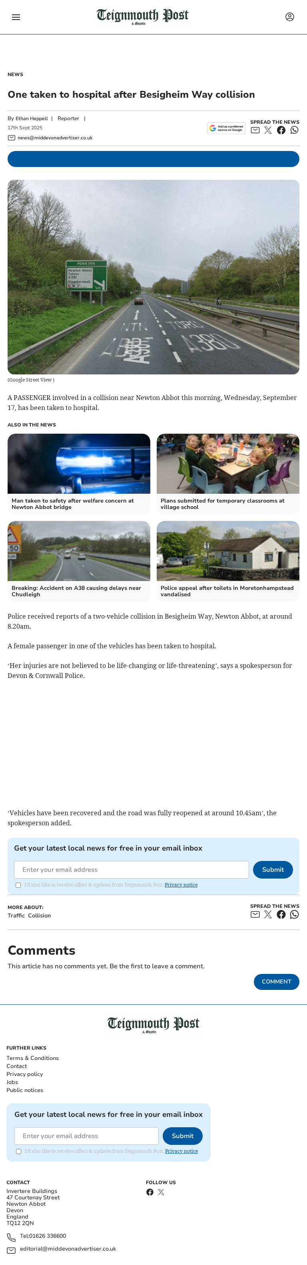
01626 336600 (47, 1236)
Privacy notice (181, 885)
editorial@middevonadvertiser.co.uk (68, 1249)
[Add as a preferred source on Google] (226, 128)
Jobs (12, 1082)
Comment (276, 981)
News (15, 74)
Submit (273, 869)
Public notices (24, 1090)
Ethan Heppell (32, 118)
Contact (16, 1066)
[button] (16, 17)
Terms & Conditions (32, 1058)
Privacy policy (24, 1074)
